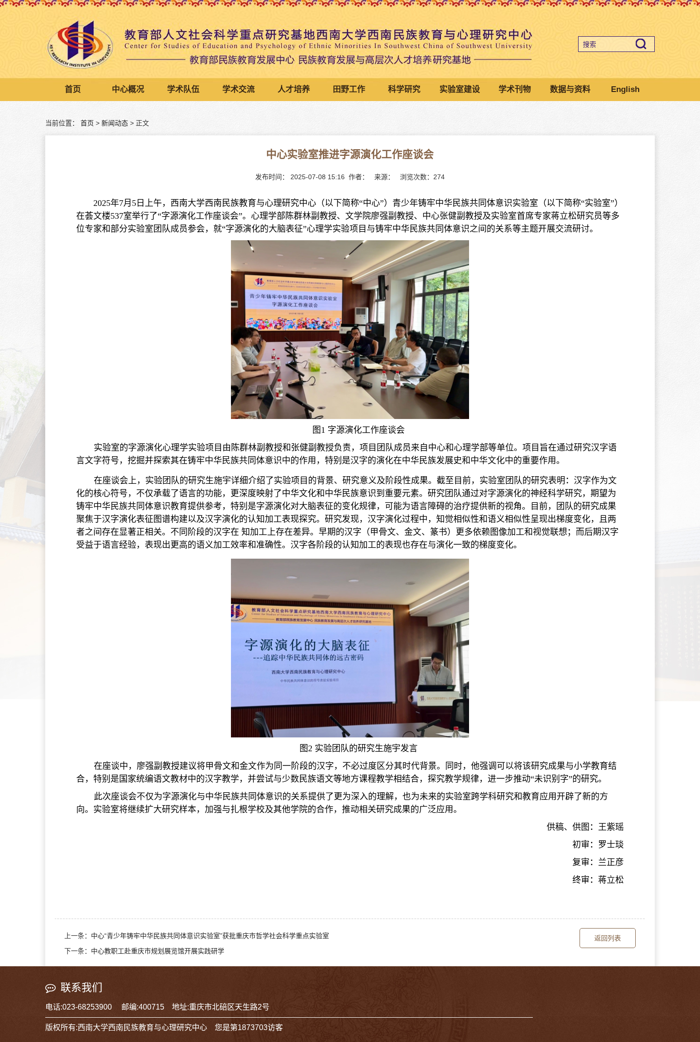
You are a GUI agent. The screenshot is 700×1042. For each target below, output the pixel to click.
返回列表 (607, 938)
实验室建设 (460, 89)
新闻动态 (114, 123)
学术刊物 (515, 89)
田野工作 (349, 89)
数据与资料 (570, 89)
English (625, 89)
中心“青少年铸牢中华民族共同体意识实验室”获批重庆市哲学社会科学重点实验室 (210, 936)
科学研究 (404, 89)
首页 (73, 89)
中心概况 (128, 89)
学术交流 (238, 89)
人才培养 (294, 89)
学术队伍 (183, 89)
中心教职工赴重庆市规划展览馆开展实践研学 (157, 951)
